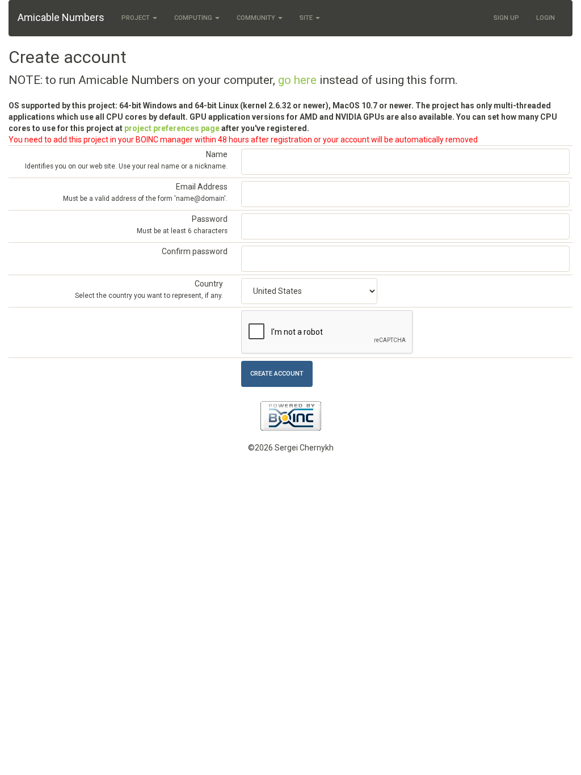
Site (307, 18)
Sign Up (506, 18)
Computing (194, 18)
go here (297, 80)
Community (257, 18)
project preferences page (172, 128)
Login (545, 18)
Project (136, 18)
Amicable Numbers (61, 17)
